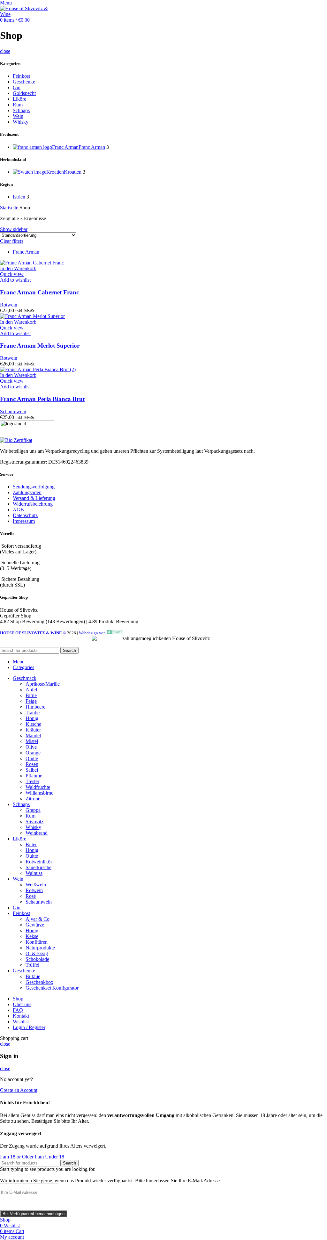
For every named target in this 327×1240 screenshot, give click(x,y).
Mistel (32, 741)
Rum (18, 104)
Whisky (20, 122)
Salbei (32, 770)
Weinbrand (37, 833)
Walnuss (34, 873)
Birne (31, 695)
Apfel (31, 689)
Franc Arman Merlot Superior (40, 345)
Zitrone (33, 798)
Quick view (12, 274)
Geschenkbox (39, 982)
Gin (16, 87)
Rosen (32, 764)
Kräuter (33, 729)
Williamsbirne (39, 793)
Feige (31, 701)
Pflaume (34, 775)
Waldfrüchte (38, 787)
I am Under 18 (49, 1156)
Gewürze (35, 924)
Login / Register (29, 1027)
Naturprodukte (40, 947)
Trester (32, 781)
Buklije (33, 976)
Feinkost (21, 76)
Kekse (32, 936)
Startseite (9, 207)
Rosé (31, 896)
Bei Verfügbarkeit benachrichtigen (34, 1213)
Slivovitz (34, 821)
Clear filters (11, 241)
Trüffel (32, 965)
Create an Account (18, 1090)
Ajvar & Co (37, 919)
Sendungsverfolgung (34, 486)
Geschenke (24, 81)
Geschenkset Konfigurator (52, 988)
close (5, 51)
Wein (18, 116)
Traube (33, 712)
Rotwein (8, 304)
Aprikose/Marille (43, 684)
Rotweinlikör (39, 861)
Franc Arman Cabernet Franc (39, 292)
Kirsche (33, 724)
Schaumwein (13, 411)
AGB (18, 509)
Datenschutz (25, 515)
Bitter (31, 844)
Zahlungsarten (27, 492)
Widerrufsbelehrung (33, 504)
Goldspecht (24, 93)
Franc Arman (26, 252)
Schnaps (21, 110)
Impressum (24, 521)
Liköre (19, 99)
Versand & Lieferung (34, 498)
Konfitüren (37, 942)
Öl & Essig (37, 953)
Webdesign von (93, 633)
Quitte (32, 758)
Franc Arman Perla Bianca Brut (42, 399)
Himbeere (35, 707)
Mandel (33, 735)
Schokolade (37, 959)
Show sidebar (13, 229)
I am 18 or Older (17, 1156)
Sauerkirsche (38, 867)
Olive (31, 747)
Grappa (33, 810)
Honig (32, 718)
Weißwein (36, 884)
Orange (33, 752)
